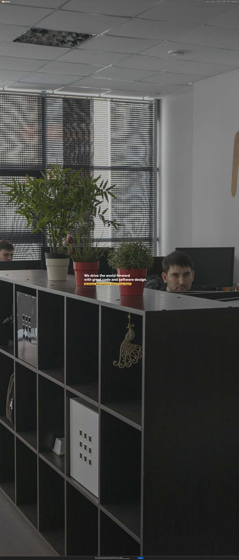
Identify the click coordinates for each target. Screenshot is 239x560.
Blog (228, 1)
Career (223, 1)
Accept (140, 558)
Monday (218, 1)
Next (237, 280)
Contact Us (234, 1)
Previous (1, 280)
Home (208, 1)
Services (213, 1)
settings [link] (128, 558)
